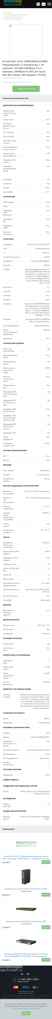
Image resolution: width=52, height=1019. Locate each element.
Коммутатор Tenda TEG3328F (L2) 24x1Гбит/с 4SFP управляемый (26, 922)
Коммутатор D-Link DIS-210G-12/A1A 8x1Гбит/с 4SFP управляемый (26, 890)
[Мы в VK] (23, 973)
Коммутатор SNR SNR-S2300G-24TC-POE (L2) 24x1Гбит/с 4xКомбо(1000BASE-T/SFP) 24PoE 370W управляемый (26, 955)
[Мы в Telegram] (29, 973)
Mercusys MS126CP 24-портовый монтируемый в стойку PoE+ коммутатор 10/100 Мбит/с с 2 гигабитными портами (26, 857)
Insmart (31, 993)
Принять (26, 1013)
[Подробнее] (46, 862)
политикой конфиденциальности (26, 1008)
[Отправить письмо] (44, 4)
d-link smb (19, 78)
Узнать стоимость (26, 89)
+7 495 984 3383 (28, 979)
